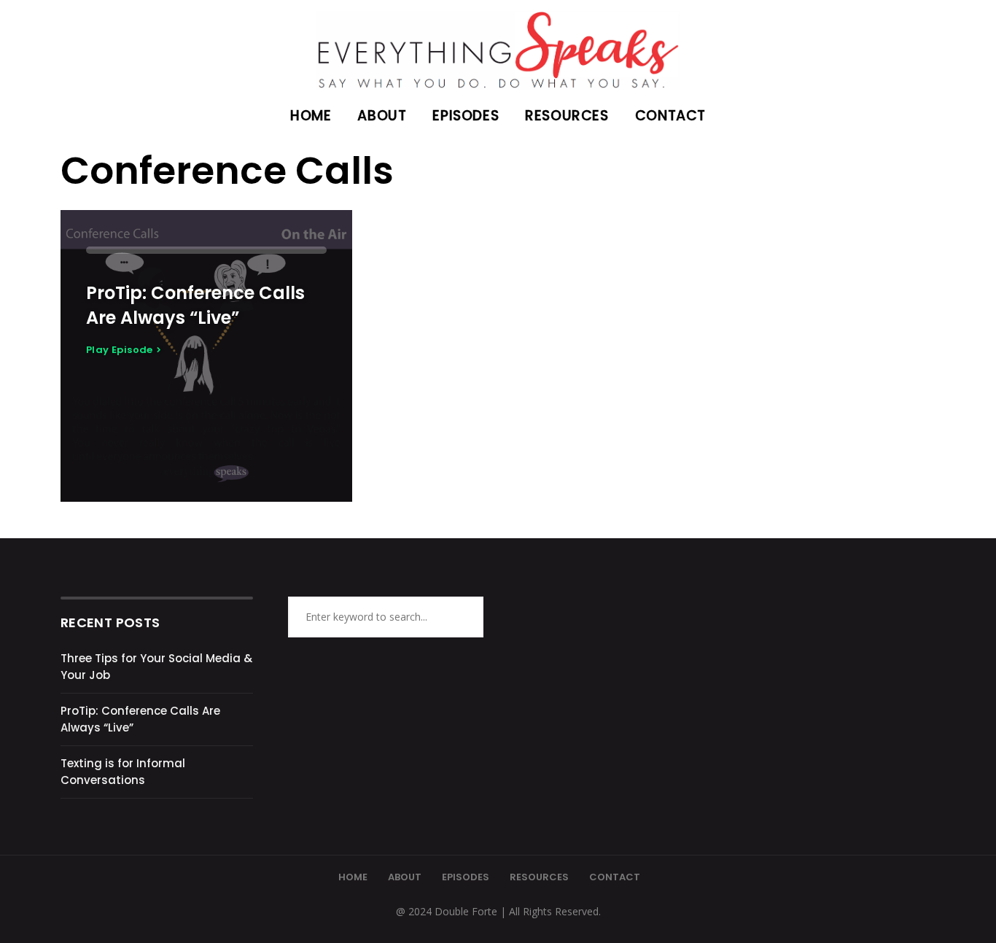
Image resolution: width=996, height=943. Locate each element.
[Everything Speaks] (498, 45)
